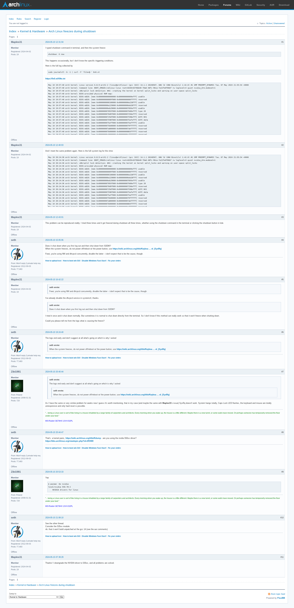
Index (11, 19)
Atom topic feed (278, 594)
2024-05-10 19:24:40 (54, 332)
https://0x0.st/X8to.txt (55, 78)
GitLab (248, 5)
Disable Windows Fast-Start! (94, 261)
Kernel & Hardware (32, 31)
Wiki (238, 5)
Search (28, 19)
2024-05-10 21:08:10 (54, 517)
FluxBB (281, 598)
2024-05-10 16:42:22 (54, 279)
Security (260, 5)
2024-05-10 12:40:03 (54, 145)
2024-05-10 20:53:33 (54, 472)
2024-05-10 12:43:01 (54, 217)
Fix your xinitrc (114, 261)
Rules (19, 19)
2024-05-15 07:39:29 (54, 557)
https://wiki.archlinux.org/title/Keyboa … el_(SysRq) (137, 249)
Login (46, 19)
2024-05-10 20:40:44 (54, 372)
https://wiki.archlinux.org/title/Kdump (83, 438)
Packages (214, 5)
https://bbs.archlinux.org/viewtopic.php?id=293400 (69, 441)
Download (284, 5)
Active (269, 23)
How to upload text (53, 261)
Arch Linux (16, 5)
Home (201, 5)
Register (37, 19)
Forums (227, 5)
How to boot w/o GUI (71, 261)
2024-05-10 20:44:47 (54, 432)
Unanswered (279, 23)
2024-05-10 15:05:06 (54, 240)
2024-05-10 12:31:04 (54, 42)
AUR (272, 5)
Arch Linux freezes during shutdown (72, 31)
